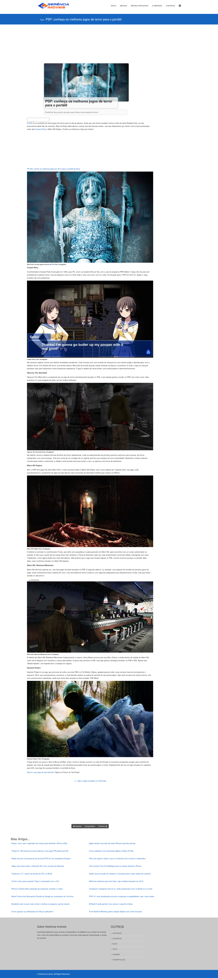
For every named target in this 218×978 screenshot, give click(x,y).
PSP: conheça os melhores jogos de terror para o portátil (83, 19)
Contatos (170, 6)
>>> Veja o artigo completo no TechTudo (90, 781)
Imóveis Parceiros (139, 6)
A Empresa (157, 6)
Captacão (117, 933)
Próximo (101, 826)
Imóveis (123, 6)
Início (113, 6)
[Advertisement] (90, 43)
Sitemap (116, 954)
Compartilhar (90, 826)
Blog (115, 944)
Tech (42, 19)
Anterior (78, 826)
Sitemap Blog (119, 960)
